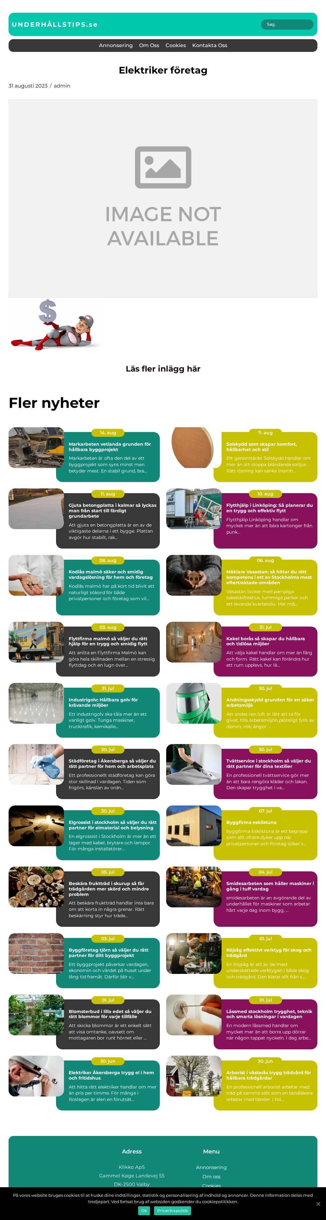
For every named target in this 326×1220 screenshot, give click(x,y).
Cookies (176, 45)
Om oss (149, 45)
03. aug (108, 627)
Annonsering (116, 45)
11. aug (265, 433)
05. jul (108, 872)
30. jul (265, 688)
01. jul (265, 938)
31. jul (265, 627)
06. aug (265, 560)
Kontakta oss (209, 45)
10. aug (265, 494)
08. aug (108, 560)
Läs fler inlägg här (163, 368)
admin (62, 86)
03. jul (108, 938)
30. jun (108, 1061)
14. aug (108, 433)
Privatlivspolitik (172, 1210)
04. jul (266, 872)
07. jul (265, 811)
